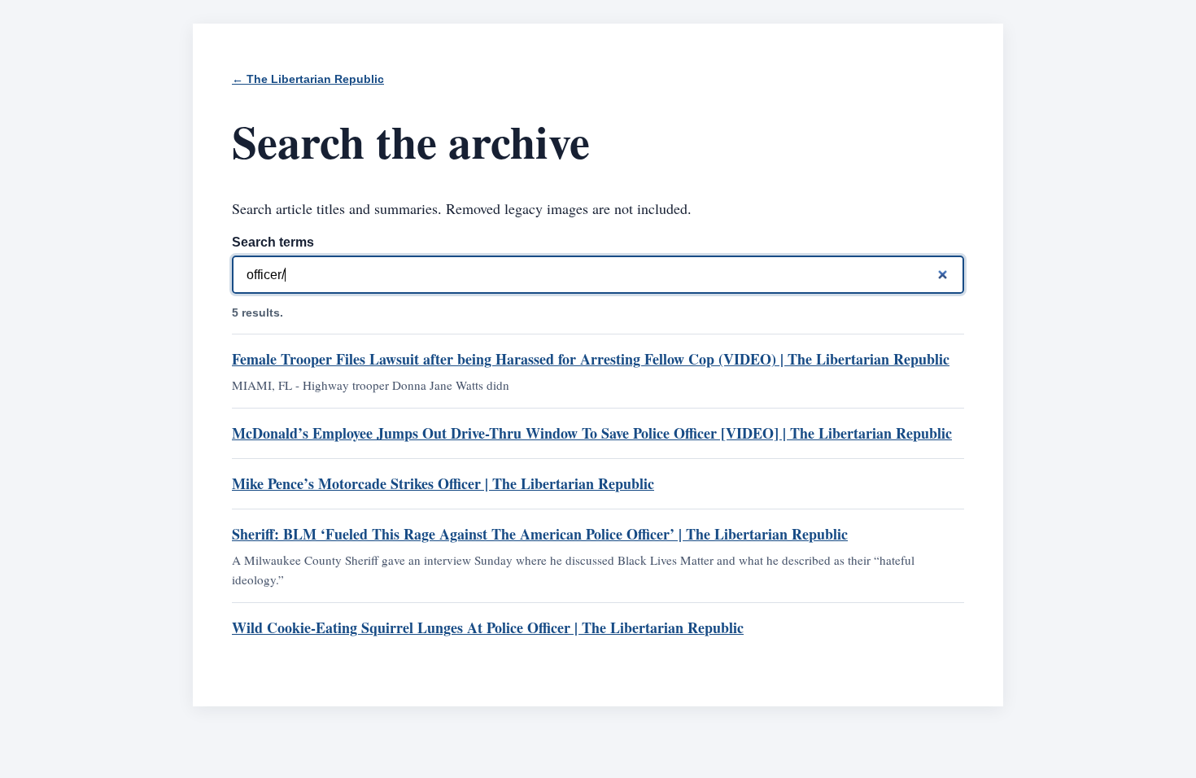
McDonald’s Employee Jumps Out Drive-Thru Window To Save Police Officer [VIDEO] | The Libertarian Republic (592, 433)
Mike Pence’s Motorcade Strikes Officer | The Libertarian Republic (443, 483)
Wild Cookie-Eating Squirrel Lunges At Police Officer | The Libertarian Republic (488, 627)
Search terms (273, 242)
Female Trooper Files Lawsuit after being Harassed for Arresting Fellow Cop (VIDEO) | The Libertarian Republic (590, 358)
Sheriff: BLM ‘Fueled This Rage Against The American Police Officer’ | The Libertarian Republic (540, 533)
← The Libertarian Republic (308, 79)
